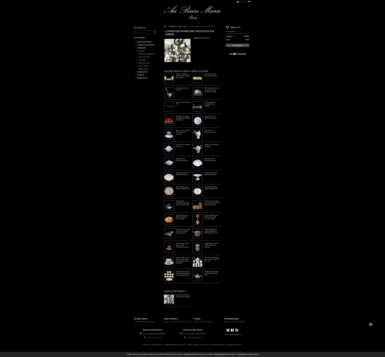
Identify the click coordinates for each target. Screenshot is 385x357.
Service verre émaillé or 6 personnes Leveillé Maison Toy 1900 (212, 202)
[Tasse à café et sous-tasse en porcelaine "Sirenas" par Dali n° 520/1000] (169, 262)
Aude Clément (170, 318)
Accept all (186, 354)
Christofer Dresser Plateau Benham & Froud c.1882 (182, 217)
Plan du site (205, 344)
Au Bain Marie (140, 318)
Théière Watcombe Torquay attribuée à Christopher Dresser (211, 231)
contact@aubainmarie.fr (233, 334)
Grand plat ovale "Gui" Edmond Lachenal (183, 173)
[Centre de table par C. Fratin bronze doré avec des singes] (197, 219)
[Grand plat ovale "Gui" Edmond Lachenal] (169, 177)
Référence (197, 38)
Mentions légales (193, 344)
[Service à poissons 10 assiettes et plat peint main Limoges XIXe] (169, 276)
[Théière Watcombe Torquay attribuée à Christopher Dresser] (197, 234)
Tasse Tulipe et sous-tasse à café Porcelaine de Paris (183, 245)
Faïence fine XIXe (144, 57)
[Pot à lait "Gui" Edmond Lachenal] (197, 135)
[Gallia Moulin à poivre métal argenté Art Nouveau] (197, 248)
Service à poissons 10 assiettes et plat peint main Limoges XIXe (183, 273)
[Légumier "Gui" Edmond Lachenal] (169, 163)
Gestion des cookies (234, 344)
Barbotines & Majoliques (146, 54)
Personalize (241, 354)
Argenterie (141, 51)
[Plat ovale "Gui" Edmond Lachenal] (197, 163)
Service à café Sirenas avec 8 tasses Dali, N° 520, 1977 (211, 259)
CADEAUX (140, 75)
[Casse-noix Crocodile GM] (169, 106)
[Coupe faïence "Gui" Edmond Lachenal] (197, 177)
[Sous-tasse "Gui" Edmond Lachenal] (197, 121)
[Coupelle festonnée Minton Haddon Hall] (197, 191)
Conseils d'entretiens (218, 344)
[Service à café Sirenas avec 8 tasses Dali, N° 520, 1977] (197, 262)
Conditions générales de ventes (175, 344)
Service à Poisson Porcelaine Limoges (210, 75)
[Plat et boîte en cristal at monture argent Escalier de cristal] (197, 92)
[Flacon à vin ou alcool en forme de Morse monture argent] (169, 234)
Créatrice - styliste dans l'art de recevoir (177, 321)
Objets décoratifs (143, 63)
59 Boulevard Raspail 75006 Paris (154, 334)
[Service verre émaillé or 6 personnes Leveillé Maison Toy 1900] (197, 205)
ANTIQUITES (141, 48)
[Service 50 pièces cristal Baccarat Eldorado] (197, 106)
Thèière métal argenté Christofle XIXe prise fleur (211, 273)
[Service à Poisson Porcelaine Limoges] (197, 78)
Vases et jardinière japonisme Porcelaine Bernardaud (183, 75)
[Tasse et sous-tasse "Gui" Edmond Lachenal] (169, 135)
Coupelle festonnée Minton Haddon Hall (210, 188)
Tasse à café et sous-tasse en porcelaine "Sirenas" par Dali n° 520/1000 (183, 260)
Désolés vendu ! (143, 69)
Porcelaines (142, 60)
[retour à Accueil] (165, 26)
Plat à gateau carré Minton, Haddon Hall (182, 188)
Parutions (210, 321)
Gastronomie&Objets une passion (145, 321)
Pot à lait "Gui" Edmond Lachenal (210, 131)
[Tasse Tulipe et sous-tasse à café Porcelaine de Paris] (169, 248)
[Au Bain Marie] (192, 12)
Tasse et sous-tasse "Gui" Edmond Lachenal (182, 132)
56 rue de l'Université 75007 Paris (194, 334)
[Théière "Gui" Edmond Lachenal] (197, 149)
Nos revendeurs (156, 344)
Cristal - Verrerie (143, 66)
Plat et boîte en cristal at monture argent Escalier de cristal (211, 89)
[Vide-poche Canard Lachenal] (169, 92)
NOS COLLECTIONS (144, 42)
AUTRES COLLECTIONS (145, 45)
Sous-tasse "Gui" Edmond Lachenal (210, 117)
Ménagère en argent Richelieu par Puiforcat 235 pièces (183, 118)
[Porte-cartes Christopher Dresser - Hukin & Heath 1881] (169, 205)
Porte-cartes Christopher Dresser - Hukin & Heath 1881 (183, 202)
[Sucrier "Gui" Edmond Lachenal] (169, 149)
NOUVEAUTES (142, 72)
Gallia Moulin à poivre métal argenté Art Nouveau (211, 245)
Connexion (242, 1)
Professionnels (231, 318)
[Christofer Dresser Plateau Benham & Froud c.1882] (169, 219)
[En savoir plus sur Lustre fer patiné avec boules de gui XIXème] (169, 299)
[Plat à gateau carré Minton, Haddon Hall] (169, 191)
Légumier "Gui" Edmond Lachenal (182, 159)
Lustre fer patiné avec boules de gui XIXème (183, 296)
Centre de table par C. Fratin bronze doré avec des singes (211, 217)
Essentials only (219, 354)
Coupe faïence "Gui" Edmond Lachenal (211, 173)
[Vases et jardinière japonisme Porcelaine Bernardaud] (169, 78)
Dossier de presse (200, 321)
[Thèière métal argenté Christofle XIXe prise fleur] (197, 276)
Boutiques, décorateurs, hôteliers (235, 321)
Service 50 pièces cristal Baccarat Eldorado (210, 104)
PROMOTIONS (142, 78)
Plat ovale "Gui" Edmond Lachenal (210, 159)
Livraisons (146, 344)
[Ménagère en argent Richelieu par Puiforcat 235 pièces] (169, 121)
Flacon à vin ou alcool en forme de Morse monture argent (183, 231)
